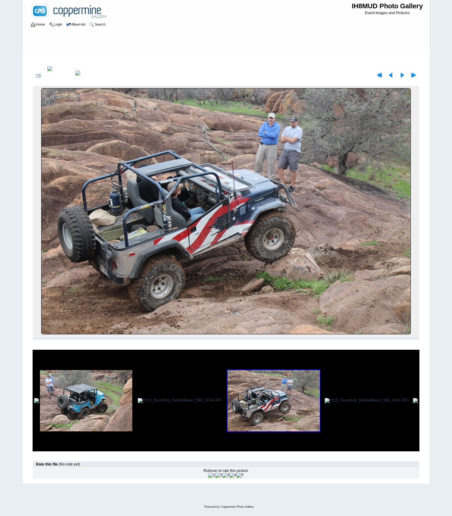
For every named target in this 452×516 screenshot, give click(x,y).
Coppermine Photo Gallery (237, 506)
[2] (218, 475)
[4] (232, 475)
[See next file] (402, 75)
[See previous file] (390, 75)
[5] (240, 475)
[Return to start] (379, 75)
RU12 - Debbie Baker (84, 60)
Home (44, 60)
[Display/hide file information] (58, 75)
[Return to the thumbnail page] (38, 75)
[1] (211, 475)
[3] (225, 475)
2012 (57, 60)
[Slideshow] (84, 75)
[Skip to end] (413, 75)
